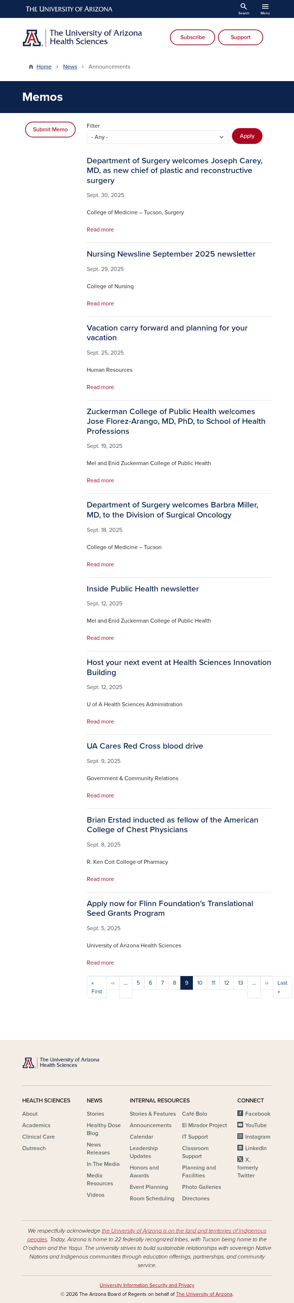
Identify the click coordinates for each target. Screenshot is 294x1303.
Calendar (141, 1136)
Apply (247, 136)
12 (226, 982)
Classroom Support (195, 1152)
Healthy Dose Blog (104, 1129)
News (70, 66)
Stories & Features (153, 1113)
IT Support (195, 1136)
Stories (95, 1113)
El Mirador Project (204, 1125)
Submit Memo (50, 129)
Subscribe (192, 37)
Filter (93, 126)
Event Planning (149, 1187)
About (30, 1113)
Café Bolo (194, 1113)
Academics (36, 1125)
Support (241, 37)
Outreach (34, 1148)
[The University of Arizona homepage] (69, 9)
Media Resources (100, 1179)
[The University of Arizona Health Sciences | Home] (82, 38)
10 (200, 982)
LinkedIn (256, 1148)
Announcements (150, 1125)
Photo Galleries (201, 1187)
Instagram (257, 1136)
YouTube (256, 1125)
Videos (95, 1195)
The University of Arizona (204, 1294)
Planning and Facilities (199, 1171)
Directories (195, 1198)
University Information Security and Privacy (147, 1285)
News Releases (98, 1148)
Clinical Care (38, 1136)
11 (213, 982)
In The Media (103, 1164)
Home (44, 66)
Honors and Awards (144, 1171)
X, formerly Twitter (247, 1167)
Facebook (257, 1113)
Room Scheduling (152, 1198)
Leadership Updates (144, 1152)
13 (240, 982)
